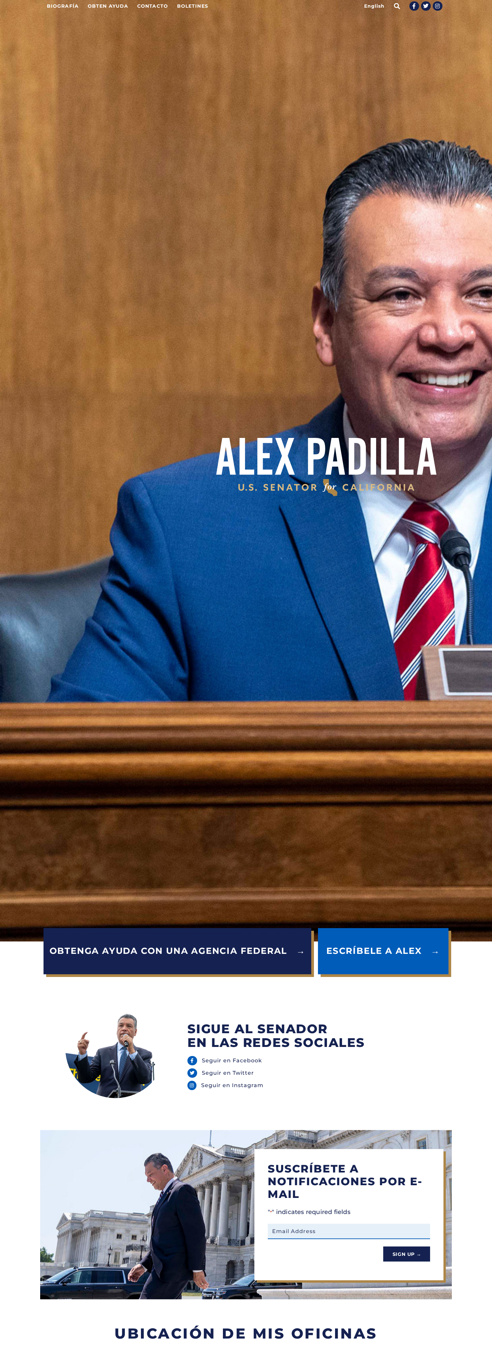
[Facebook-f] (414, 6)
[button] (397, 5)
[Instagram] (437, 6)
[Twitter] (426, 6)
